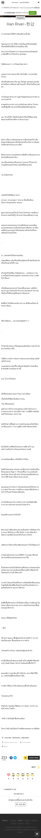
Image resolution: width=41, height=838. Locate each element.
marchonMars (24, 2)
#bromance (16, 737)
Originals (13, 820)
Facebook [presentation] (19, 794)
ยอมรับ (32, 13)
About (13, 823)
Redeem (34, 820)
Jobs (27, 823)
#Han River (25, 737)
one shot (15, 2)
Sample (27, 820)
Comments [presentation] (10, 789)
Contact (21, 823)
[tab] (10, 789)
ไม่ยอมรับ (20, 18)
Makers (8, 2)
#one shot (7, 737)
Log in (21, 804)
